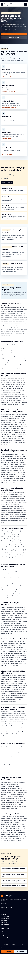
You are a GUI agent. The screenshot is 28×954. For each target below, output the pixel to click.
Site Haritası (4, 939)
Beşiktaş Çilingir (5, 933)
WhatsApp (20, 951)
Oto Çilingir (4, 920)
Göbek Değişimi (5, 918)
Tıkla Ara (8, 951)
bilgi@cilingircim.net (6, 907)
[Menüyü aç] (25, 4)
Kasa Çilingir (4, 922)
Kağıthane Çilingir (5, 931)
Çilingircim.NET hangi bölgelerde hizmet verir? (13, 875)
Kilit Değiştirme (5, 916)
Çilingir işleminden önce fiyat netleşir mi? (14, 885)
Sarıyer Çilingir (4, 937)
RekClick (5, 947)
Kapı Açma (3, 914)
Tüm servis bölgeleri (7, 182)
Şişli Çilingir (4, 935)
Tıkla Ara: (14, 34)
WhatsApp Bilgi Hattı (14, 37)
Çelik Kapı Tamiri (5, 924)
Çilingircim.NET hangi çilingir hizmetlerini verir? (13, 869)
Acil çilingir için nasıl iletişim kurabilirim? (14, 880)
